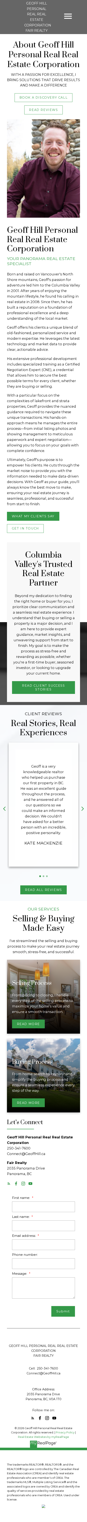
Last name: (21, 1217)
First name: (21, 1198)
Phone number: (25, 1255)
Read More (28, 1024)
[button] (43, 97)
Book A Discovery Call (43, 97)
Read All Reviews (43, 890)
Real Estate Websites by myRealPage (43, 1437)
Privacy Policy (65, 1432)
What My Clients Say (33, 516)
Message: (20, 1274)
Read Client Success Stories (43, 687)
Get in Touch (25, 528)
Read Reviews (43, 110)
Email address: (24, 1236)
